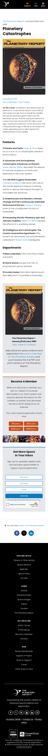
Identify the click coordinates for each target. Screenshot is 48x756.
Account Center (13, 719)
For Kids (24, 578)
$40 (31, 428)
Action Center (24, 625)
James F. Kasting (33, 205)
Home (21, 525)
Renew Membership (24, 651)
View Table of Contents (24, 344)
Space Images (24, 599)
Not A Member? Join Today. (16, 102)
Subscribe (24, 496)
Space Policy (24, 573)
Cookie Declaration (24, 747)
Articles (24, 590)
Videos (24, 604)
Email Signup (24, 630)
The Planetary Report (13, 21)
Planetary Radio (24, 595)
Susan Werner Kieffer (13, 167)
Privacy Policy (36, 500)
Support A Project (24, 655)
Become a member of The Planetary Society (25, 355)
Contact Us (28, 719)
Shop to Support (24, 660)
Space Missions (24, 564)
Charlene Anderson (12, 183)
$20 (16, 428)
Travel (24, 664)
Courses (24, 608)
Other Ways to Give (24, 669)
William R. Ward (29, 220)
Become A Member (24, 634)
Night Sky (24, 569)
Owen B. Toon (30, 148)
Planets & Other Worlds (24, 560)
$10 (31, 423)
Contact (24, 638)
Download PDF (10, 98)
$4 (16, 423)
